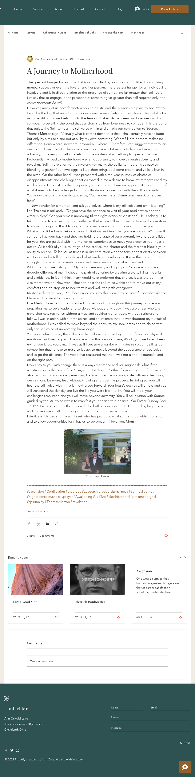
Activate (30, 32)
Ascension (144, 571)
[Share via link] (57, 524)
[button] (182, 32)
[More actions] (165, 59)
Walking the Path (113, 32)
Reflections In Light (54, 32)
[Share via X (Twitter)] (38, 524)
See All (183, 557)
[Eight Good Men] (35, 579)
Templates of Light (85, 32)
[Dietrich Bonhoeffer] (97, 579)
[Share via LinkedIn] (47, 524)
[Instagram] (17, 750)
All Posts (13, 32)
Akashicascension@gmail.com (24, 724)
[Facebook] (6, 750)
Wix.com (79, 759)
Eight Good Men (25, 602)
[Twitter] (12, 750)
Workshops (137, 32)
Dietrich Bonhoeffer (90, 602)
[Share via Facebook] (29, 524)
